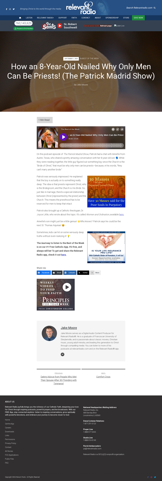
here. (121, 214)
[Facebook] (6, 9)
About (98, 18)
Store (126, 18)
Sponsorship (112, 18)
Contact (86, 18)
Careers (8, 428)
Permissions (10, 439)
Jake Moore (82, 85)
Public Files (9, 459)
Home (7, 420)
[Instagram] (10, 9)
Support (62, 18)
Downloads (9, 432)
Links (7, 435)
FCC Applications (11, 455)
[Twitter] (14, 9)
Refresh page (106, 26)
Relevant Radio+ (45, 18)
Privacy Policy (10, 443)
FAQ (6, 463)
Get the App (9, 424)
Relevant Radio (21, 477)
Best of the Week (90, 58)
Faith (74, 18)
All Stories (9, 451)
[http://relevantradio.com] (62, 354)
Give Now (138, 18)
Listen (29, 18)
